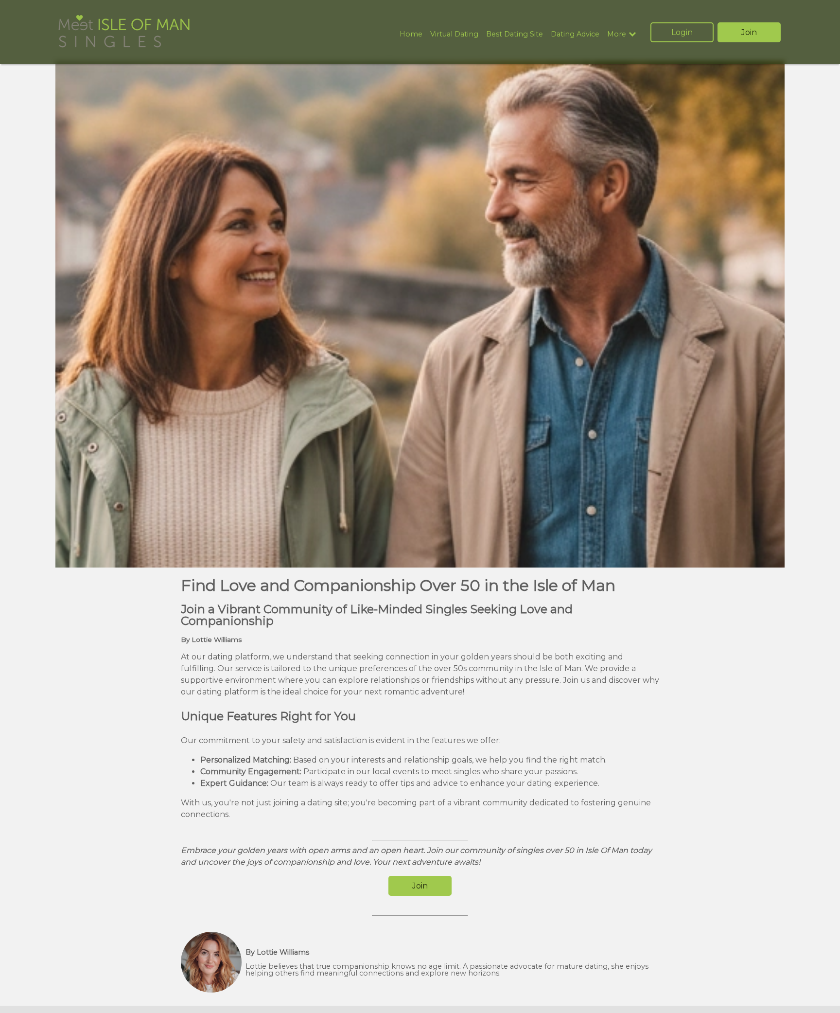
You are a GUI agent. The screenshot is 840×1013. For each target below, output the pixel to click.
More (616, 34)
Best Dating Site (514, 34)
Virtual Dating (454, 34)
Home (411, 34)
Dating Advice (575, 34)
